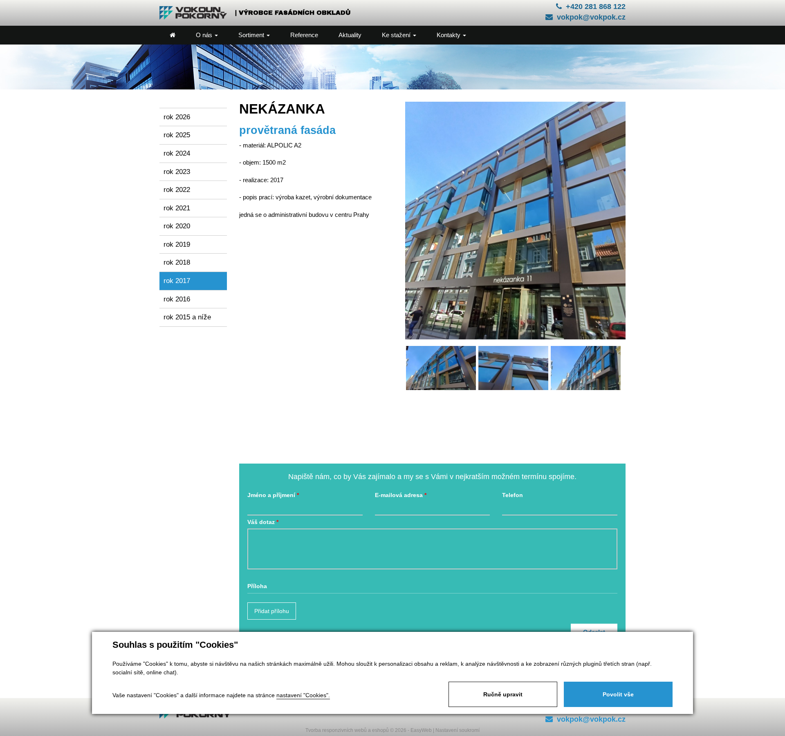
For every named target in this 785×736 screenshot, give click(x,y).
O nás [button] (205, 34)
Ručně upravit (503, 694)
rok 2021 (177, 208)
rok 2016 (177, 299)
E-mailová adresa (399, 495)
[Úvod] (172, 35)
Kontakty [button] (449, 34)
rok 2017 (177, 280)
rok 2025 (177, 134)
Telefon (512, 495)
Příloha (257, 586)
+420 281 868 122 (596, 6)
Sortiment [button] (252, 34)
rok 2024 (177, 153)
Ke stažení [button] (397, 34)
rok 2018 (177, 262)
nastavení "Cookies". (303, 695)
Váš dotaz (261, 522)
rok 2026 (177, 116)
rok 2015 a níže (187, 317)
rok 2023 (177, 171)
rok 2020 (177, 226)
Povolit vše (618, 694)
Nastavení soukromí (457, 730)
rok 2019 (177, 244)
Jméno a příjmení (271, 495)
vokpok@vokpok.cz (591, 17)
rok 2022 (177, 189)
